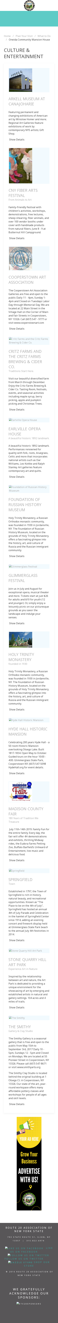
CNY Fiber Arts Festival (23, 193)
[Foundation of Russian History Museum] (29, 488)
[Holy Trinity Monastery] (20, 639)
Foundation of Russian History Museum (25, 504)
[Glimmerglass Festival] (23, 566)
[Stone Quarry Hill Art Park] (25, 950)
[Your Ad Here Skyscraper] (29, 1163)
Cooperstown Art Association (27, 279)
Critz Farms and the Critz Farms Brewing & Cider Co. (25, 359)
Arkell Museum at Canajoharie (27, 101)
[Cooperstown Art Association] (20, 258)
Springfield (20, 879)
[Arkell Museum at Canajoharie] (20, 80)
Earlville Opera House (25, 431)
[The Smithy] (17, 1017)
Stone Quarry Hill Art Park (27, 962)
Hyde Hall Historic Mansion (28, 731)
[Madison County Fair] (20, 791)
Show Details (16, 139)
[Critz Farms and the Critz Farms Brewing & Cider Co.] (29, 340)
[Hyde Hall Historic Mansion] (26, 720)
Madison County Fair (26, 811)
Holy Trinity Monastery (21, 657)
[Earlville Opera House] (23, 420)
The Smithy (20, 1026)
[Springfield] (16, 870)
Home (7, 36)
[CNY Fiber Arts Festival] (20, 165)
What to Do (44, 36)
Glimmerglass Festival (23, 578)
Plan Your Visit (24, 36)
